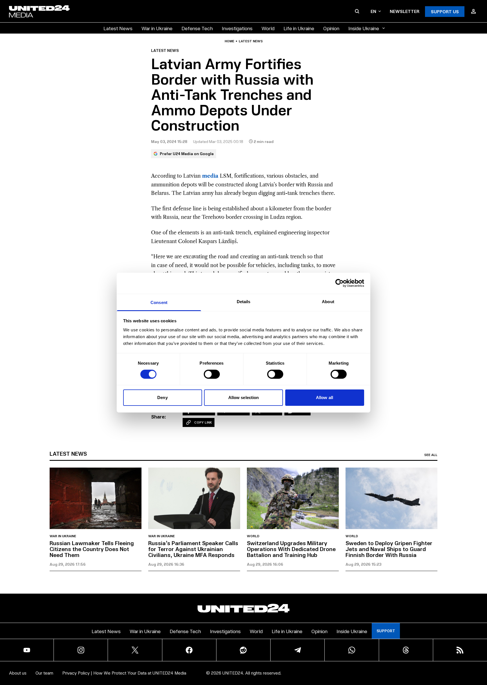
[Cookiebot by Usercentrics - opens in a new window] (339, 283)
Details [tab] (244, 301)
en (373, 11)
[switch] (212, 374)
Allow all (324, 397)
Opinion (331, 28)
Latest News (117, 28)
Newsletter (404, 11)
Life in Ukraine (299, 28)
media (210, 176)
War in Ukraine (156, 28)
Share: (158, 416)
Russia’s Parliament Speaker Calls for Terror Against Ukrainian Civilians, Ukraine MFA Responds (193, 549)
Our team (44, 672)
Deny (162, 397)
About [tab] (328, 301)
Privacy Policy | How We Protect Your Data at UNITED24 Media (124, 672)
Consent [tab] (158, 302)
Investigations (237, 28)
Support (386, 630)
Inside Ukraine (363, 28)
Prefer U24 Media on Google (187, 153)
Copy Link (203, 422)
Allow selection (243, 397)
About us (17, 672)
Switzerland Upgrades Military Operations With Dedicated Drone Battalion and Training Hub (291, 549)
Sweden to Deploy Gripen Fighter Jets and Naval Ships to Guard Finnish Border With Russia (389, 549)
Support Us (445, 11)
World (268, 28)
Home (229, 41)
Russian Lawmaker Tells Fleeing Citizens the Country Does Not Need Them (92, 549)
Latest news (251, 41)
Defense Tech (197, 28)
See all (430, 455)
